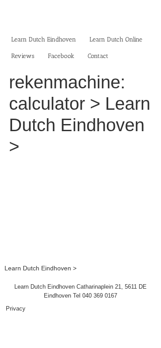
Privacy (15, 308)
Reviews (22, 56)
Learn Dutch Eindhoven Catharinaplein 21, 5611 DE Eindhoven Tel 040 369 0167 (80, 291)
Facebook (61, 56)
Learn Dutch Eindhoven (43, 39)
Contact (98, 56)
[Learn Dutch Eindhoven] (80, 168)
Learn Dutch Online (115, 39)
